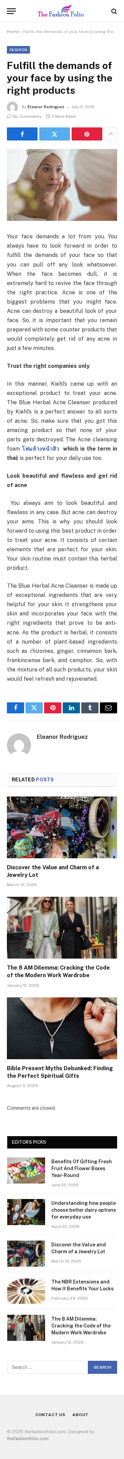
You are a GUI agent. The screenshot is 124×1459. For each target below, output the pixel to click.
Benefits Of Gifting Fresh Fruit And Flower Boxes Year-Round (81, 1168)
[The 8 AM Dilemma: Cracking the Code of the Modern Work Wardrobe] (62, 928)
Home (13, 31)
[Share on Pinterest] (87, 133)
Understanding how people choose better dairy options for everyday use (83, 1210)
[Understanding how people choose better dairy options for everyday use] (26, 1212)
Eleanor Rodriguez (46, 106)
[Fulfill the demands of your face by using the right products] (62, 185)
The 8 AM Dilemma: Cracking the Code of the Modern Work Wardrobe (81, 1325)
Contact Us (50, 1414)
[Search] (113, 11)
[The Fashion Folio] (62, 11)
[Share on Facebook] (22, 133)
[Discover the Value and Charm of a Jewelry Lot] (62, 827)
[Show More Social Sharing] (110, 133)
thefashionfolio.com (28, 1438)
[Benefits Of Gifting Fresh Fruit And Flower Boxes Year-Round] (26, 1170)
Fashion (18, 50)
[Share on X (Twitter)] (54, 133)
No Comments (27, 116)
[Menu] (11, 11)
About (80, 1414)
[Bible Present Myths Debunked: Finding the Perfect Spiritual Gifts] (62, 1028)
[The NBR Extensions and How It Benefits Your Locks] (26, 1291)
